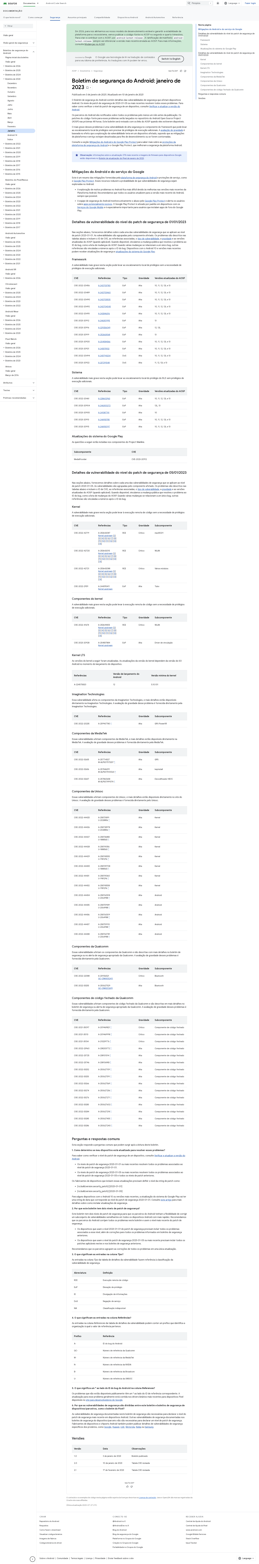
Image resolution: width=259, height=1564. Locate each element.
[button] (16, 43)
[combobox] (199, 3)
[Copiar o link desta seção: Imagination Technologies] (107, 694)
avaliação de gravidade (172, 130)
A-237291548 (104, 362)
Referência (177, 17)
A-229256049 (104, 327)
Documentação (12, 11)
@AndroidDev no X (121, 1525)
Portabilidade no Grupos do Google (128, 1547)
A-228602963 (104, 398)
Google (107, 1427)
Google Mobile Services (196, 1534)
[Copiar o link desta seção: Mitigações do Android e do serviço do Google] (147, 172)
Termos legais (77, 1558)
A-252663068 (104, 334)
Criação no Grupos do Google (125, 1543)
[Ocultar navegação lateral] (32, 1559)
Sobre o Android (47, 1558)
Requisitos (44, 1525)
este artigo (166, 1200)
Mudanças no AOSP (94, 44)
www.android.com (194, 1530)
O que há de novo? (12, 17)
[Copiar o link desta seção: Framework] (89, 259)
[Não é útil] (185, 71)
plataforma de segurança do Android (139, 177)
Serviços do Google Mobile (90, 207)
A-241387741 (103, 412)
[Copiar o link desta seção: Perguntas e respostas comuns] (122, 1139)
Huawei (115, 1427)
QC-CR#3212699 (105, 988)
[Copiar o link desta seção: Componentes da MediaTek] (109, 733)
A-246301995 (104, 320)
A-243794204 (104, 355)
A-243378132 (103, 348)
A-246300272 (104, 405)
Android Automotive (155, 17)
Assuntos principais (77, 17)
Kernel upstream (105, 535)
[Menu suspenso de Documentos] (39, 3)
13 (115, 541)
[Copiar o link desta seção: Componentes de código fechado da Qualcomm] (136, 998)
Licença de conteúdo (147, 1497)
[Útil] (181, 71)
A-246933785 (104, 419)
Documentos (29, 3)
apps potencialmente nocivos (98, 204)
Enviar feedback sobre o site (121, 1558)
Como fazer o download (50, 1530)
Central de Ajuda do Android (198, 1521)
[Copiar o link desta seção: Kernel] (82, 507)
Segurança (55, 17)
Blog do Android (120, 1530)
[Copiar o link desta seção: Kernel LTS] (87, 655)
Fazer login (250, 3)
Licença (89, 1558)
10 (103, 541)
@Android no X (119, 1521)
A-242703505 (104, 299)
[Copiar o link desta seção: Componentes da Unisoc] (105, 791)
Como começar (35, 17)
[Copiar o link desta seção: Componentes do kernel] (105, 599)
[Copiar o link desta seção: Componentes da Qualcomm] (111, 946)
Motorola (130, 1427)
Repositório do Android (49, 1521)
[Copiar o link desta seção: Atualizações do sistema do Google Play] (125, 436)
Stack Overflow (192, 1538)
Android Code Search (56, 3)
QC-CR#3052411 (105, 978)
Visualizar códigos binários (51, 1534)
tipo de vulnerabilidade (148, 238)
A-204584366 (104, 341)
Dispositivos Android (128, 17)
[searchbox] (18, 26)
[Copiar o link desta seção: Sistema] (84, 372)
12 (111, 541)
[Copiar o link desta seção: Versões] (87, 1438)
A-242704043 (104, 306)
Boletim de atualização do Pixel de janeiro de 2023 (121, 158)
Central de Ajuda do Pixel (196, 1525)
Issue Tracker (191, 1543)
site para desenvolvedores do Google (104, 1400)
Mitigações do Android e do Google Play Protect (113, 142)
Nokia (138, 1427)
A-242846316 (104, 313)
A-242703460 (104, 292)
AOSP (74, 71)
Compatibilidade (102, 17)
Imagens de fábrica (48, 1538)
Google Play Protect (84, 181)
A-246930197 (104, 426)
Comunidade (62, 1558)
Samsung (149, 1427)
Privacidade (100, 1558)
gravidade (167, 238)
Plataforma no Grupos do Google (127, 1538)
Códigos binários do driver (51, 1543)
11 (107, 541)
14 (100, 544)
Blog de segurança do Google (125, 1534)
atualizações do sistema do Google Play (135, 251)
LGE (122, 1427)
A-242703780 (104, 285)
